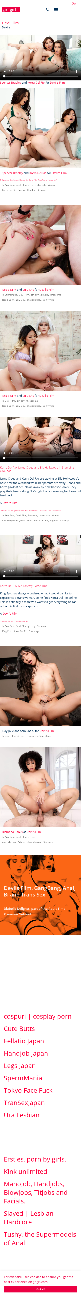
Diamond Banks (12, 832)
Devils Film (47, 731)
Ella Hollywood (10, 520)
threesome (55, 294)
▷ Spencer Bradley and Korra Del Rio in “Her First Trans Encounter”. (28, 180)
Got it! (40, 1289)
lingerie (54, 520)
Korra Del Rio (36, 82)
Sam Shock (45, 736)
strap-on (41, 190)
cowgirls (33, 736)
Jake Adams (19, 842)
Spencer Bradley (10, 82)
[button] (48, 9)
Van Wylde (48, 299)
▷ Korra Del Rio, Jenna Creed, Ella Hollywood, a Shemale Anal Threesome (30, 510)
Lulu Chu (28, 289)
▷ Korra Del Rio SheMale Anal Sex (14, 621)
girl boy (35, 294)
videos (51, 184)
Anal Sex (9, 184)
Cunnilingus (11, 294)
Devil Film (21, 184)
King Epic (7, 631)
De (74, 3)
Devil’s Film (57, 82)
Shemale (41, 184)
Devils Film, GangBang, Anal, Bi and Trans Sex (40, 891)
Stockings (65, 520)
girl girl (9, 9)
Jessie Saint (9, 289)
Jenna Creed (25, 520)
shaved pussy (34, 299)
